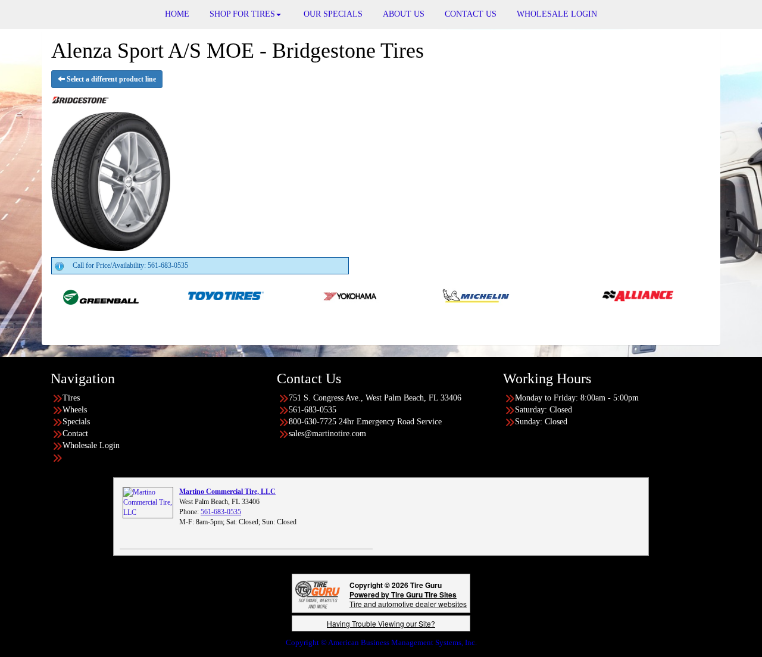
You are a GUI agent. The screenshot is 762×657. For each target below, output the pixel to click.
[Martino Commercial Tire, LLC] (148, 502)
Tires (71, 397)
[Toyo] (210, 295)
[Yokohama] (335, 295)
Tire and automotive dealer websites (408, 599)
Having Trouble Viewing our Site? (381, 623)
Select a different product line (110, 79)
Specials (76, 421)
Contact (75, 433)
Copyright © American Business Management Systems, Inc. (381, 642)
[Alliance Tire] (622, 295)
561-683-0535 (221, 512)
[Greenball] (85, 295)
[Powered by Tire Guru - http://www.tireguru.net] (317, 594)
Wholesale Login (91, 445)
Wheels (75, 409)
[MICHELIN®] (460, 295)
